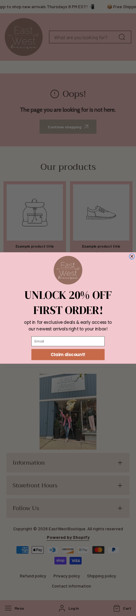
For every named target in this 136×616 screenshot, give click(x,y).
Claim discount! (68, 354)
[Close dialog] (132, 256)
